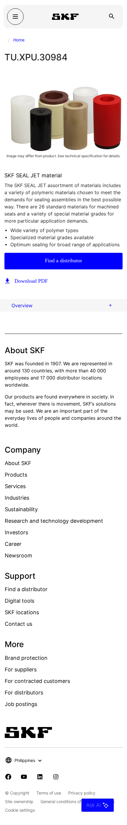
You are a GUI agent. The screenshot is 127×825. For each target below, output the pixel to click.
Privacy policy (81, 792)
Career (13, 544)
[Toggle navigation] (15, 16)
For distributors (24, 692)
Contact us (18, 624)
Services (15, 486)
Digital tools (19, 601)
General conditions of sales (66, 801)
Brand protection (26, 658)
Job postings (21, 704)
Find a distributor (63, 260)
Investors (16, 532)
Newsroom (18, 555)
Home (19, 39)
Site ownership (19, 801)
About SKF (18, 463)
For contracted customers (37, 681)
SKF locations (22, 612)
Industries (17, 498)
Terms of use (48, 792)
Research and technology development (54, 521)
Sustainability (21, 509)
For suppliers (21, 669)
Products (16, 475)
